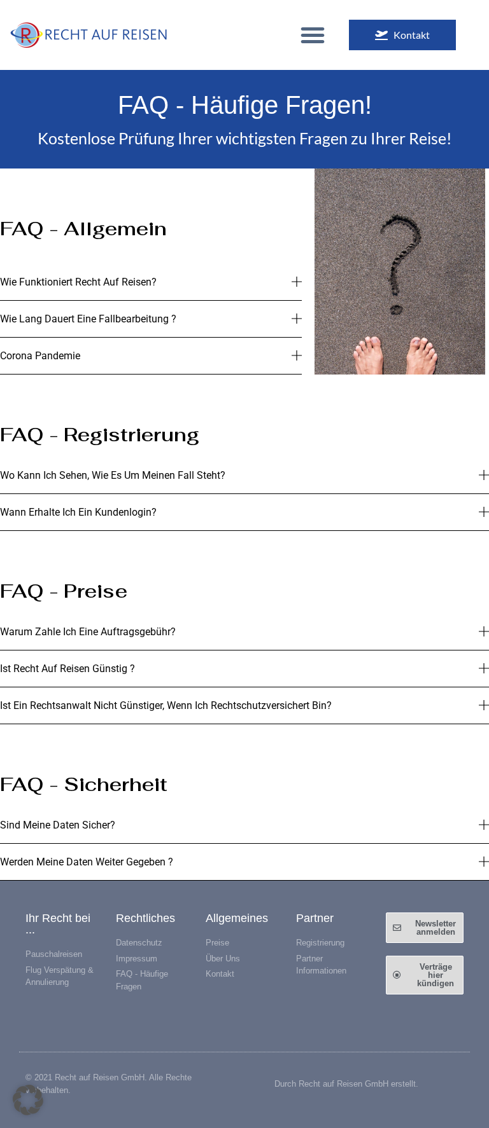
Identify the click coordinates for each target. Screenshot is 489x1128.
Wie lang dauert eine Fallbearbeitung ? (88, 319)
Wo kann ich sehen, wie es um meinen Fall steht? (112, 475)
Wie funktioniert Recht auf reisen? (78, 282)
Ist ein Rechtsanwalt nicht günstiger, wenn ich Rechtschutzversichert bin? (166, 705)
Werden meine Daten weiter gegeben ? (86, 862)
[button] (313, 35)
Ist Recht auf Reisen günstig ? (67, 669)
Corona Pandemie (40, 356)
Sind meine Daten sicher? (57, 825)
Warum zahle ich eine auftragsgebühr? (88, 632)
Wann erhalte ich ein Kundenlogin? (78, 512)
